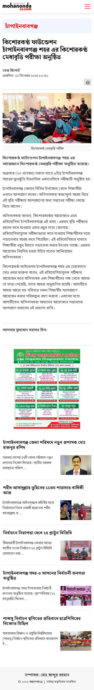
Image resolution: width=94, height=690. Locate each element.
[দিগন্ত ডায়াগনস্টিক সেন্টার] (47, 389)
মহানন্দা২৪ (36, 682)
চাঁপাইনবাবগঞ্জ (21, 26)
